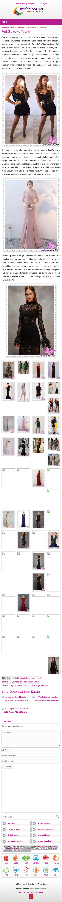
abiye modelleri (37, 678)
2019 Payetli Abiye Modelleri (16, 712)
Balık (56, 875)
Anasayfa (5, 27)
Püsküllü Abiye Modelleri (12, 686)
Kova (46, 875)
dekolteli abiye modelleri (12, 682)
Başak (56, 863)
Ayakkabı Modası (15, 841)
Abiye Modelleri (17, 27)
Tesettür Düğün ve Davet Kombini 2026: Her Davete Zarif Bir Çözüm (16, 847)
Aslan (46, 863)
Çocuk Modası (44, 835)
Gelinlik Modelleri (45, 829)
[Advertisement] (31, 791)
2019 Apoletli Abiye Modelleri (46, 700)
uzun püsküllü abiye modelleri (36, 686)
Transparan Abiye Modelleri (16, 700)
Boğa (16, 863)
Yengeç (36, 863)
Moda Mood (13, 823)
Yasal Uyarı (42, 4)
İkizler (26, 863)
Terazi (6, 875)
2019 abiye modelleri (20, 678)
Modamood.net (22, 889)
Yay (26, 875)
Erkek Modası (14, 835)
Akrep (16, 875)
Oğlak (36, 875)
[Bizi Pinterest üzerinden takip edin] (31, 897)
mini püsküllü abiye (32, 682)
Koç (6, 863)
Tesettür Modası (15, 829)
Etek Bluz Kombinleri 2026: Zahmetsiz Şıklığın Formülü (46, 846)
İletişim (31, 4)
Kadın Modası (44, 823)
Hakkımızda (20, 4)
